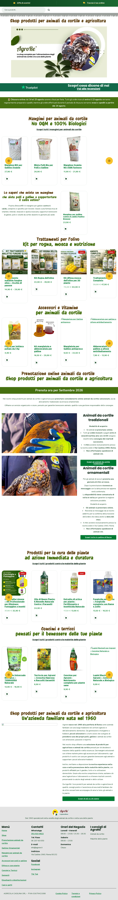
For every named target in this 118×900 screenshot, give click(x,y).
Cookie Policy (62, 893)
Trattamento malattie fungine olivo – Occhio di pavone (13, 282)
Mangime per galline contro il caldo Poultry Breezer (73, 216)
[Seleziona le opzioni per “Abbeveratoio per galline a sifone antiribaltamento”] (66, 362)
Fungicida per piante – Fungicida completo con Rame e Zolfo (74, 603)
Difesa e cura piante (11, 865)
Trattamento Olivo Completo (103, 279)
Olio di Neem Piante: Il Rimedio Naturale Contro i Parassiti (15, 601)
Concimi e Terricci (9, 870)
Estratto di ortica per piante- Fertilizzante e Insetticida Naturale (44, 603)
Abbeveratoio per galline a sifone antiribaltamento (73, 348)
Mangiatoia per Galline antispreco (43, 347)
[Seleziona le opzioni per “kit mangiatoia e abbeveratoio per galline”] (7, 362)
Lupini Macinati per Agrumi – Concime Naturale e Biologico (74, 677)
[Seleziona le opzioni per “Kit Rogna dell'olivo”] (36, 289)
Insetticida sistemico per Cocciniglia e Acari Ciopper (102, 603)
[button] (7, 178)
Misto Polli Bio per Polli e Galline (43, 166)
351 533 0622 (37, 833)
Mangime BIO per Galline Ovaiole (13, 166)
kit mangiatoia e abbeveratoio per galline (13, 348)
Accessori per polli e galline (14, 860)
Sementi (5, 875)
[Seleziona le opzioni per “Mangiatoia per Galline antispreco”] (36, 360)
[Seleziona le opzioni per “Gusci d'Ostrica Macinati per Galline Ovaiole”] (95, 362)
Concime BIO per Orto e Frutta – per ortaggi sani (103, 677)
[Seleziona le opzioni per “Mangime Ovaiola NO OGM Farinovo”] (66, 178)
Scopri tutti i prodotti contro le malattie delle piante (59, 563)
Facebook (35, 864)
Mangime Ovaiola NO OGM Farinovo (73, 166)
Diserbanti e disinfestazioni (14, 880)
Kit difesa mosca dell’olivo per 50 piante (72, 280)
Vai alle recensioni (88, 89)
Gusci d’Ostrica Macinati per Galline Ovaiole (103, 348)
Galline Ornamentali (11, 848)
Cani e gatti (7, 885)
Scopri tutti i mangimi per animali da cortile (59, 129)
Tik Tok (34, 874)
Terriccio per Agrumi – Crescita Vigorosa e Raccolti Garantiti (15, 677)
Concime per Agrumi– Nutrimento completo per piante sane (44, 680)
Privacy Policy (95, 893)
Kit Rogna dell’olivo (44, 278)
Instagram (35, 869)
